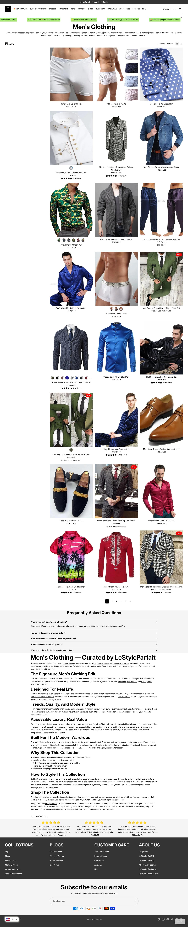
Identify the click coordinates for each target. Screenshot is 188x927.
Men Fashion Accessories (17, 33)
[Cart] (180, 9)
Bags (7, 851)
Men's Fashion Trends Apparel (162, 33)
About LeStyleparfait (147, 865)
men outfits (132, 681)
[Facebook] (158, 919)
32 (125, 601)
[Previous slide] (53, 74)
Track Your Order (101, 851)
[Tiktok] (172, 919)
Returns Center (100, 856)
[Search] (181, 17)
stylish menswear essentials (42, 696)
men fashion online (121, 663)
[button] (170, 43)
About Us (98, 865)
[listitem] (144, 9)
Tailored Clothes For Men (99, 36)
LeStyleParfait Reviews (148, 873)
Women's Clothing (12, 869)
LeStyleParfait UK (146, 856)
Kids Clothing (10, 860)
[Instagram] (163, 919)
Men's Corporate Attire (120, 36)
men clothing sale (125, 724)
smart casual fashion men (70, 709)
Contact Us (99, 860)
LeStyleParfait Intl (146, 860)
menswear (122, 681)
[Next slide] (89, 74)
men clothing (69, 663)
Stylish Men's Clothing (62, 36)
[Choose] (88, 97)
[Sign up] (134, 901)
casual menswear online (147, 724)
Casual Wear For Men (113, 33)
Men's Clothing (11, 865)
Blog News (54, 865)
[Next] (130, 601)
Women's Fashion (57, 856)
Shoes (7, 856)
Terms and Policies (94, 919)
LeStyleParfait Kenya (147, 869)
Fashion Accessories (13, 873)
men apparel (146, 681)
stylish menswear (102, 663)
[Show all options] (90, 378)
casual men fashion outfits (139, 694)
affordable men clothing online (114, 694)
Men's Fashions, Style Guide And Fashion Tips (48, 33)
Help (96, 869)
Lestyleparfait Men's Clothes (136, 33)
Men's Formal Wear (140, 36)
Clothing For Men (80, 36)
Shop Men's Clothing (39, 816)
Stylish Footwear (56, 860)
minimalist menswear (93, 709)
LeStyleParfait (47, 666)
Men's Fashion (76, 33)
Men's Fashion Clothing (93, 33)
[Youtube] (167, 919)
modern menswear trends (46, 709)
